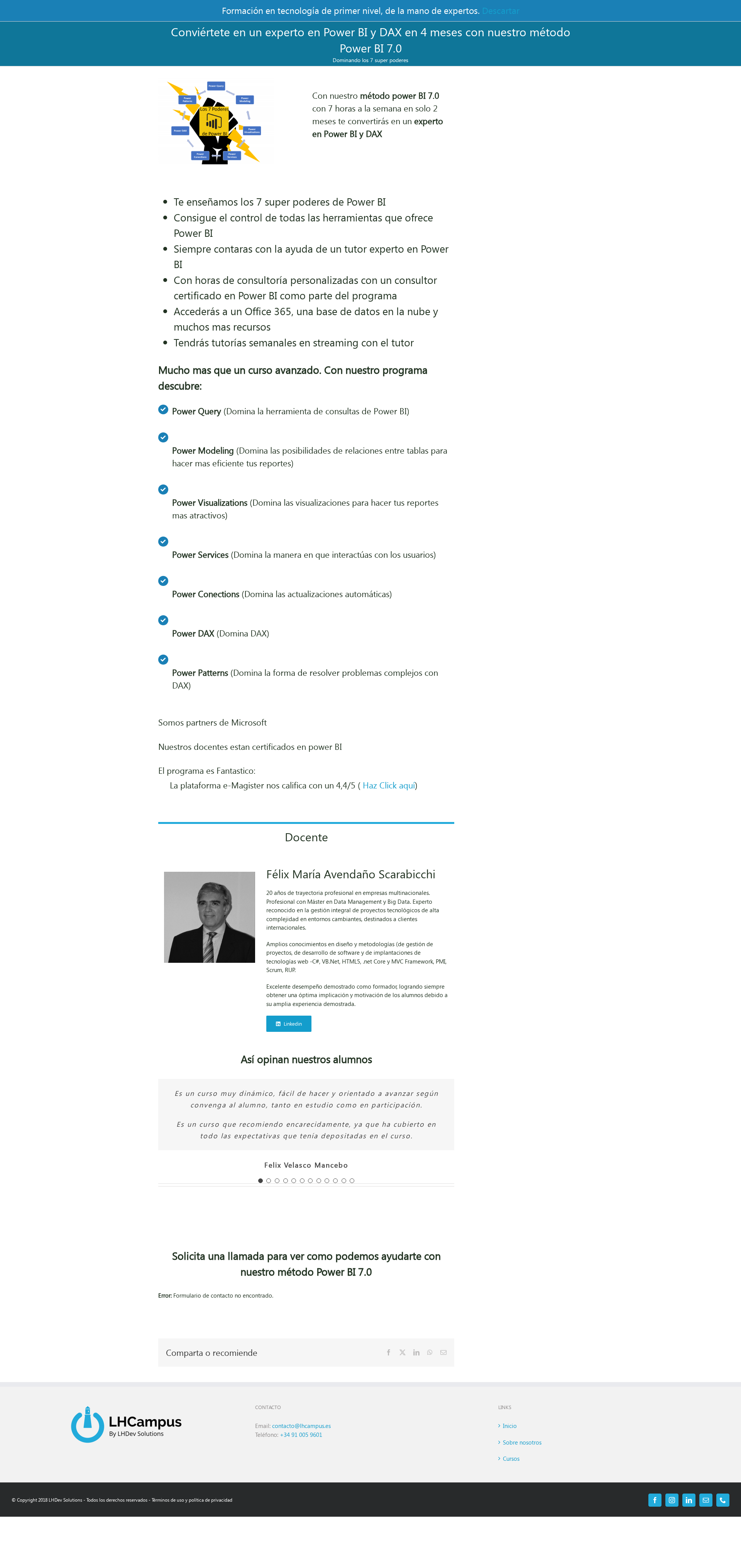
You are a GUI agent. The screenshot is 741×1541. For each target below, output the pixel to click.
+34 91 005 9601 (301, 1434)
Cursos (511, 1458)
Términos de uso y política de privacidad (192, 1500)
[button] (260, 1180)
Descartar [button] (500, 10)
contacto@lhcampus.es (302, 1426)
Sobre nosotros (522, 1442)
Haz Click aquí (389, 785)
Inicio (510, 1426)
